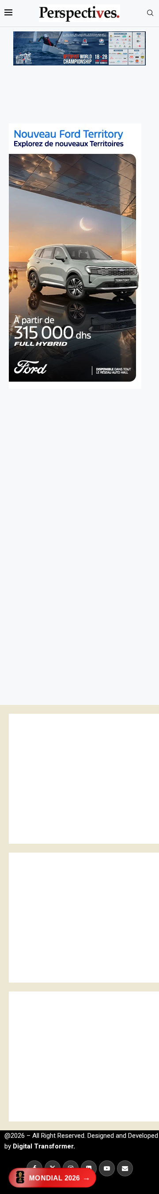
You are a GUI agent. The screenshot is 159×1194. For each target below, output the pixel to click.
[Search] (150, 13)
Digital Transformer (43, 1146)
